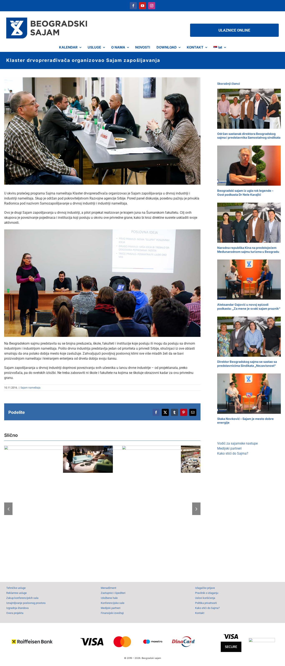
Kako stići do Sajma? (232, 453)
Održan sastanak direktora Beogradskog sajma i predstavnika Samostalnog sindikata (248, 135)
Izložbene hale (109, 598)
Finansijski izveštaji (112, 613)
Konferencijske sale (112, 603)
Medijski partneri (229, 448)
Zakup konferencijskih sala (22, 598)
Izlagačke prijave (205, 587)
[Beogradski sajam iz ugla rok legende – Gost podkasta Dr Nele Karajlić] (249, 166)
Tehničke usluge (16, 587)
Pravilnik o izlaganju (206, 592)
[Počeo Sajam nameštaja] (119, 508)
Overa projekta (14, 613)
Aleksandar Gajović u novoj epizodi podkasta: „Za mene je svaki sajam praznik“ (248, 306)
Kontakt (199, 613)
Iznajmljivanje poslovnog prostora (25, 603)
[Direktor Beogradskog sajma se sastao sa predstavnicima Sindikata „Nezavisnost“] (249, 337)
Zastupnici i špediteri (113, 592)
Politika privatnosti (206, 603)
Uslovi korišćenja (205, 598)
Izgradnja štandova (17, 608)
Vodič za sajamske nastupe (237, 443)
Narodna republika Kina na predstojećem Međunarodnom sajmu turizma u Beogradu (248, 249)
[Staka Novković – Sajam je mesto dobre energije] (249, 393)
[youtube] (142, 5)
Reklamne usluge (16, 592)
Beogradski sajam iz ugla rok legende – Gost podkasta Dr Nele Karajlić (245, 192)
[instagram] (151, 5)
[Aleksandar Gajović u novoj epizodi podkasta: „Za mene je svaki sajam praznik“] (249, 279)
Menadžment (108, 587)
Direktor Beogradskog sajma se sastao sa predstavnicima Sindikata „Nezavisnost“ (247, 363)
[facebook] (133, 5)
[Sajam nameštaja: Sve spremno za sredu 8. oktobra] (88, 459)
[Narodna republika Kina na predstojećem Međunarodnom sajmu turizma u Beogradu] (249, 223)
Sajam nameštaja (30, 387)
